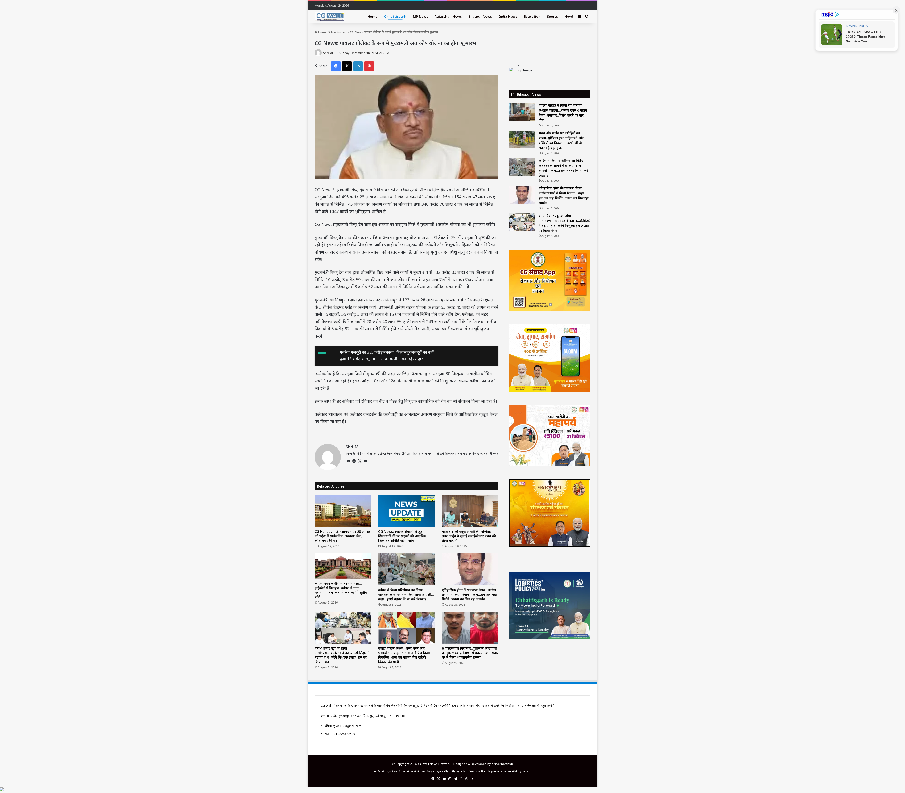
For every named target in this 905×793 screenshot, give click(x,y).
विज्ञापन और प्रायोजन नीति (502, 771)
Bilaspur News (480, 16)
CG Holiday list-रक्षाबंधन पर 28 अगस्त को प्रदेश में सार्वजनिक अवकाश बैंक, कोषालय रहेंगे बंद (342, 536)
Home (373, 16)
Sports (552, 16)
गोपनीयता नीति (411, 771)
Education (532, 16)
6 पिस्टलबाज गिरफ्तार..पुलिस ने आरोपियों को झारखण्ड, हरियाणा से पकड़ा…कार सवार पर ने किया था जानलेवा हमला (470, 652)
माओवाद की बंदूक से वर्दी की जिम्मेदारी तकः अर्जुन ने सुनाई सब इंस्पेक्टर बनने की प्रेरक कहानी (469, 536)
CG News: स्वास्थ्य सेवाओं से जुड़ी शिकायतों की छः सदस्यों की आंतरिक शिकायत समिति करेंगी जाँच (402, 536)
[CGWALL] (329, 16)
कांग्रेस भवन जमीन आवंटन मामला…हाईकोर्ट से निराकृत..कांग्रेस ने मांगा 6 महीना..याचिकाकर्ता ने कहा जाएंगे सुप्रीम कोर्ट (341, 590)
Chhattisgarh (395, 16)
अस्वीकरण (428, 771)
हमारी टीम (525, 771)
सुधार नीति (442, 771)
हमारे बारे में (393, 771)
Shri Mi (328, 53)
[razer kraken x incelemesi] (452, 789)
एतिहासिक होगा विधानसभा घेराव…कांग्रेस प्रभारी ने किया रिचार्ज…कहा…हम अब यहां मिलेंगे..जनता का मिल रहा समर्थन (469, 594)
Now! (568, 16)
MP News (420, 16)
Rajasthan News (448, 16)
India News (507, 16)
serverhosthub (502, 764)
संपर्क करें (379, 771)
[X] (359, 461)
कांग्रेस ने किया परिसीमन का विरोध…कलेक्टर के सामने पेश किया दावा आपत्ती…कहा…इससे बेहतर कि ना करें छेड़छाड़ (406, 594)
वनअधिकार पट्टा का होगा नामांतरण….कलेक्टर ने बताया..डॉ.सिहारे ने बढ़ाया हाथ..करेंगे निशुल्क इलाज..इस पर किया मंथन (342, 655)
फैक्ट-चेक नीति (477, 771)
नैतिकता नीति (459, 771)
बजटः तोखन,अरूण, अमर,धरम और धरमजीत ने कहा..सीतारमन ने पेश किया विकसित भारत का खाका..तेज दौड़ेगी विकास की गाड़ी (404, 655)
